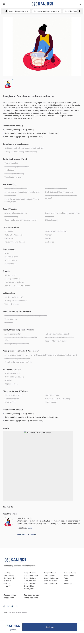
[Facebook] (5, 606)
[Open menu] (3, 4)
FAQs (66, 578)
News (66, 581)
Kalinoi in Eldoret (29, 583)
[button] (42, 46)
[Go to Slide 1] (8, 84)
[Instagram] (8, 606)
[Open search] (80, 4)
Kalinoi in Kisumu (30, 581)
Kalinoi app (68, 583)
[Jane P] (8, 522)
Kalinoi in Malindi (50, 573)
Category (7, 583)
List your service (9, 578)
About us (7, 573)
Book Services (9, 575)
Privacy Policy (69, 575)
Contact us (7, 581)
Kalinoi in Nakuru (30, 578)
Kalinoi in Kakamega (51, 578)
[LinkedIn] (16, 606)
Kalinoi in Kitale (49, 575)
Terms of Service (70, 573)
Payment (7, 586)
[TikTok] (12, 606)
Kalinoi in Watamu (50, 581)
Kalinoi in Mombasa (31, 575)
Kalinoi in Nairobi (29, 573)
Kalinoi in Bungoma (50, 583)
